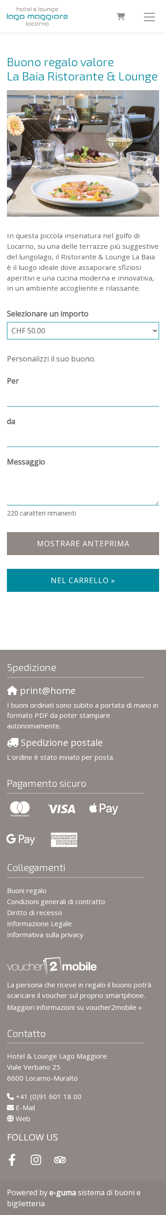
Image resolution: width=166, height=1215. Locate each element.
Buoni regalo (27, 890)
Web (23, 1118)
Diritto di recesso (34, 912)
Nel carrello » (83, 580)
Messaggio (26, 462)
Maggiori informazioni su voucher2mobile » (74, 1007)
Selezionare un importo (48, 314)
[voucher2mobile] (53, 965)
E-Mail (25, 1107)
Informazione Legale (39, 923)
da (11, 421)
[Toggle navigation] (149, 16)
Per (13, 381)
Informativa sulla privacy (45, 934)
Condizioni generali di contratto (56, 901)
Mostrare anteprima (83, 544)
